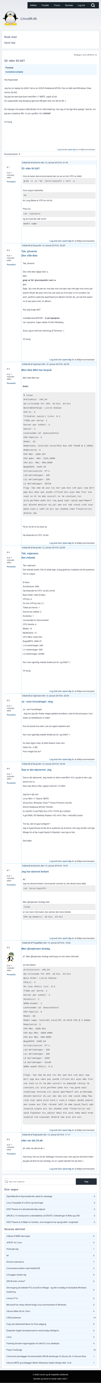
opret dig (71, 149)
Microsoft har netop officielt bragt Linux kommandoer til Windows (36, 1304)
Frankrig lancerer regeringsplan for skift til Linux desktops (32, 1343)
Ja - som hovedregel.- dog (37, 701)
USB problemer (13, 1317)
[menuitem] (33, 5)
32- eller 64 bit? (30, 168)
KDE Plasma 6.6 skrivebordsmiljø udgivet (25, 1209)
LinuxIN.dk (29, 18)
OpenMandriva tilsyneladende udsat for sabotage (29, 1196)
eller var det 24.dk (32, 1140)
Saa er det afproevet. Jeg (36, 769)
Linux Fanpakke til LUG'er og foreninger (24, 1202)
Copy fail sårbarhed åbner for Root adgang (26, 1324)
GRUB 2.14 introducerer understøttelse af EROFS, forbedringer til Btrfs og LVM (42, 1215)
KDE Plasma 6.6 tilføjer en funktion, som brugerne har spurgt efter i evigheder (42, 1222)
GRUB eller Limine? (15, 1281)
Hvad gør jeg (12, 1248)
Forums (9, 67)
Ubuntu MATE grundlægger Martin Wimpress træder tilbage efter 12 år (38, 1362)
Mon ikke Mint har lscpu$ (36, 370)
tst (7, 1255)
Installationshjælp (14, 71)
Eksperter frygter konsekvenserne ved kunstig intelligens (32, 1330)
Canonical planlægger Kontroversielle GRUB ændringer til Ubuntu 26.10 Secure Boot (46, 1356)
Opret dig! (10, 42)
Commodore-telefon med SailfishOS (23, 1268)
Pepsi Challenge (14, 1349)
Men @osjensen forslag (35, 948)
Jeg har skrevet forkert (35, 871)
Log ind (60, 149)
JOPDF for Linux (14, 1242)
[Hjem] (10, 18)
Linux (9, 1336)
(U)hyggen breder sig (16, 1274)
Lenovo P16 (12, 1298)
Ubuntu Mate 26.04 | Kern (18, 1311)
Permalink (11, 181)
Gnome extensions (15, 1261)
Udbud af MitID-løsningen (18, 1235)
